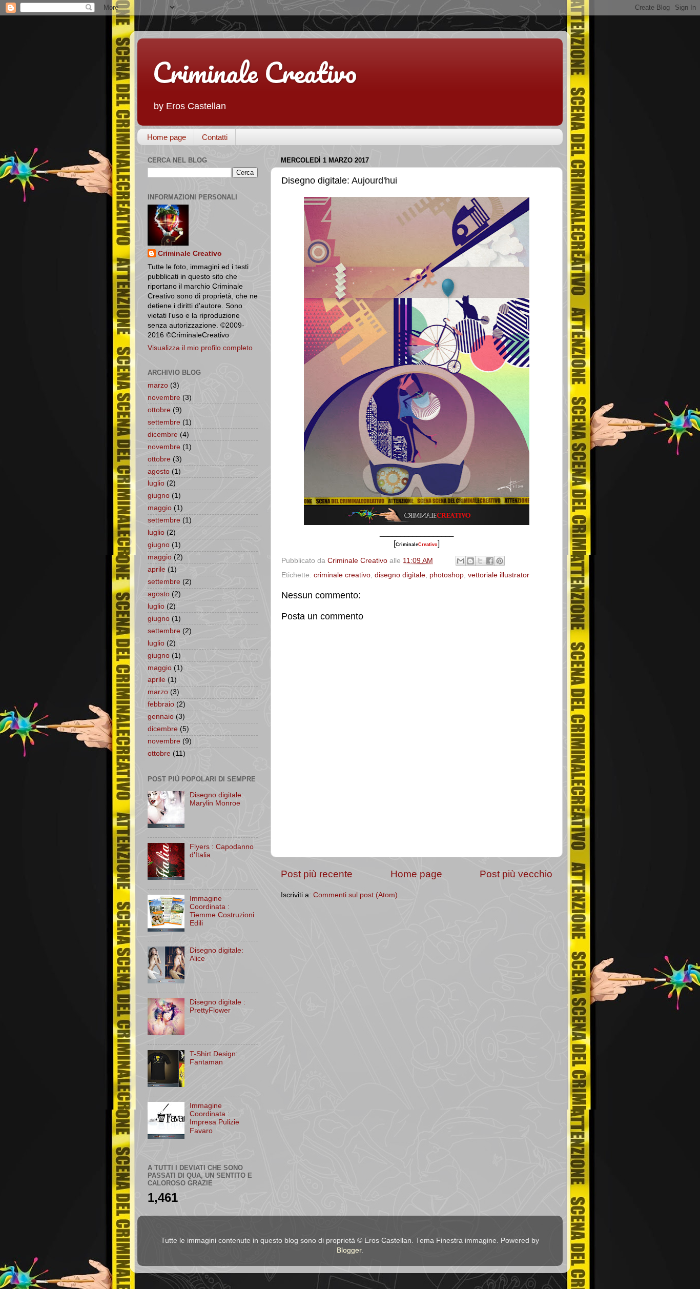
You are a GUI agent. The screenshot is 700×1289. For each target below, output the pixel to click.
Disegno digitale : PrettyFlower (217, 1006)
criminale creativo (342, 575)
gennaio (161, 716)
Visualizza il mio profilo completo (200, 348)
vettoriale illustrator (498, 575)
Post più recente (317, 874)
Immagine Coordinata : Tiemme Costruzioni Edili (222, 911)
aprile (157, 569)
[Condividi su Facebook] (490, 561)
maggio (160, 508)
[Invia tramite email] (461, 561)
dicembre (163, 434)
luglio (156, 483)
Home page (166, 137)
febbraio (161, 704)
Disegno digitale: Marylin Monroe (216, 799)
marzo (158, 385)
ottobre (159, 410)
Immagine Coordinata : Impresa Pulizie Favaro (214, 1118)
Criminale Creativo (255, 72)
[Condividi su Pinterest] (500, 561)
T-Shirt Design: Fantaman (214, 1058)
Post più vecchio (516, 874)
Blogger (349, 1250)
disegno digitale (400, 575)
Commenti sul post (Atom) (355, 895)
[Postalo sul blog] (470, 561)
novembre (164, 397)
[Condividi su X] (480, 561)
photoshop (446, 575)
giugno (159, 495)
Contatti (215, 137)
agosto (159, 471)
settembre (164, 422)
